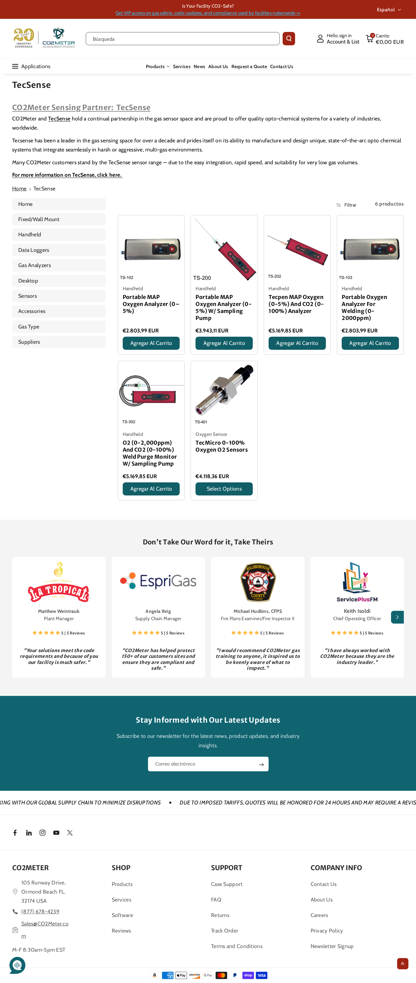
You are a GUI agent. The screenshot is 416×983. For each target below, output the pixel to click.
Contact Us (324, 884)
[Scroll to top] (403, 964)
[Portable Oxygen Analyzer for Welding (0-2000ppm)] (370, 248)
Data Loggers (33, 250)
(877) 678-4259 (40, 911)
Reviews (121, 930)
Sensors (27, 296)
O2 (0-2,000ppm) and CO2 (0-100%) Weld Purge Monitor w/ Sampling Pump (150, 453)
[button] (384, 38)
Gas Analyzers (34, 265)
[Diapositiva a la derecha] (397, 617)
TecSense (59, 118)
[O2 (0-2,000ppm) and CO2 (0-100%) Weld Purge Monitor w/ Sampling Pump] (151, 394)
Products (155, 66)
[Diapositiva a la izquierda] (18, 617)
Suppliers (29, 342)
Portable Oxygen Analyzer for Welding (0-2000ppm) (364, 307)
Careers (319, 915)
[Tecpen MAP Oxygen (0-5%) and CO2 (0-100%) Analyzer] (297, 248)
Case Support (227, 884)
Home (19, 188)
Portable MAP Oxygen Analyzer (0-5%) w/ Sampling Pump (224, 307)
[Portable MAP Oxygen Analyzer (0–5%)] (151, 248)
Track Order (224, 930)
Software (122, 915)
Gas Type (28, 326)
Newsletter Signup (332, 946)
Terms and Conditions (237, 946)
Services (121, 899)
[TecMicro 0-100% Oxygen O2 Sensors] (224, 394)
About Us (322, 899)
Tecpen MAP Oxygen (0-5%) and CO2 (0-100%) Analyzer (296, 304)
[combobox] (182, 39)
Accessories (31, 311)
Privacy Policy (327, 930)
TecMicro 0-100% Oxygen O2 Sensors (222, 446)
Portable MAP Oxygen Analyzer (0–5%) (151, 304)
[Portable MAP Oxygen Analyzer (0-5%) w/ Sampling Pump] (224, 248)
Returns (220, 915)
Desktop (28, 280)
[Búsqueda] (289, 38)
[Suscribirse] (261, 764)
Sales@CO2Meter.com (45, 929)
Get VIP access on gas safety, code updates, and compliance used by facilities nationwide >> (208, 13)
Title (128, 351)
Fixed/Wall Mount (39, 219)
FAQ (216, 899)
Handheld (29, 234)
